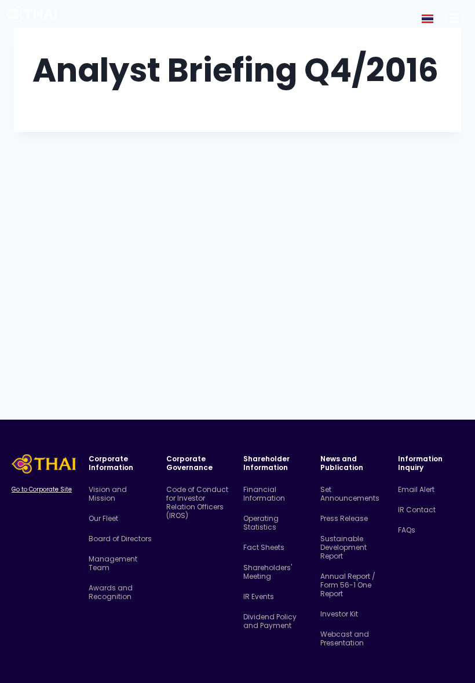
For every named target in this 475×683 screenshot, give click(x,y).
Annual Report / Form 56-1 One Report (347, 584)
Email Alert (416, 489)
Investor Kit (339, 614)
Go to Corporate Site (42, 489)
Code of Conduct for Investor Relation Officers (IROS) (197, 502)
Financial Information (264, 493)
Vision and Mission (108, 493)
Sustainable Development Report (343, 547)
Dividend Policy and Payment (270, 621)
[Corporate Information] (454, 18)
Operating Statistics (261, 522)
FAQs (406, 530)
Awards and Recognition (111, 592)
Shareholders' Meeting (267, 572)
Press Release (344, 518)
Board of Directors (120, 539)
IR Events (258, 596)
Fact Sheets (263, 547)
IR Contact (417, 510)
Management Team (113, 563)
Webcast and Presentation (344, 638)
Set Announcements (349, 493)
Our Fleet (103, 518)
